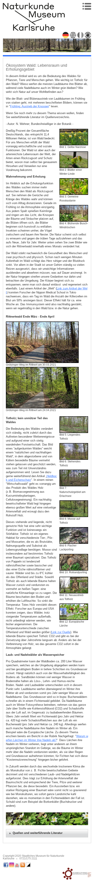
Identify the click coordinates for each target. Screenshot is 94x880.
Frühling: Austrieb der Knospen (29, 106)
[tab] (47, 833)
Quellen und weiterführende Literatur (38, 833)
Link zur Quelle (60, 632)
